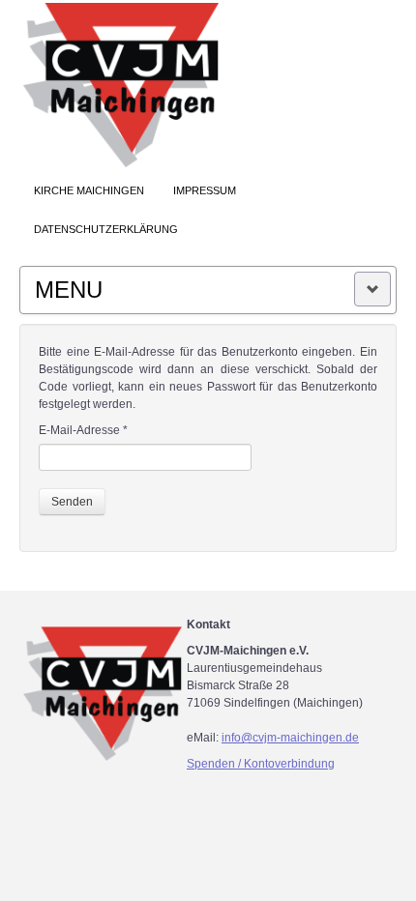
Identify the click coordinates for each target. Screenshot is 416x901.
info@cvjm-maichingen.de (290, 737)
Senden (72, 502)
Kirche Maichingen (89, 190)
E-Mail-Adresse (83, 430)
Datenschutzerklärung (106, 229)
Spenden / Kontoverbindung (261, 763)
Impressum (204, 190)
